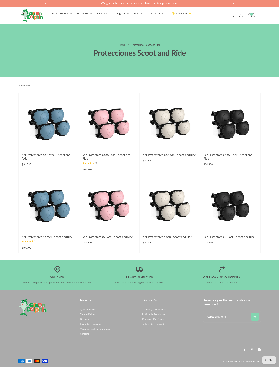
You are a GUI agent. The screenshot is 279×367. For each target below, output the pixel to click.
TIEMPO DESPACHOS (139, 277)
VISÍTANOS (57, 277)
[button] (61, 13)
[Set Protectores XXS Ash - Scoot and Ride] (170, 143)
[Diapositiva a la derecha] (233, 3)
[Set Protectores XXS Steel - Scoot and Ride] (48, 143)
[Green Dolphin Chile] (32, 314)
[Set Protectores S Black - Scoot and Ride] (230, 225)
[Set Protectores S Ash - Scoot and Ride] (170, 225)
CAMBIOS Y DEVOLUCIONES (221, 277)
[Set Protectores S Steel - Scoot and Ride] (48, 225)
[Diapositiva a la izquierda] (46, 3)
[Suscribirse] (255, 317)
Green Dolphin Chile (237, 361)
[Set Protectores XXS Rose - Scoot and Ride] (109, 143)
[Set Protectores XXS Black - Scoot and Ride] (230, 143)
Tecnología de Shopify (253, 361)
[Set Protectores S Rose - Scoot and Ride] (109, 225)
